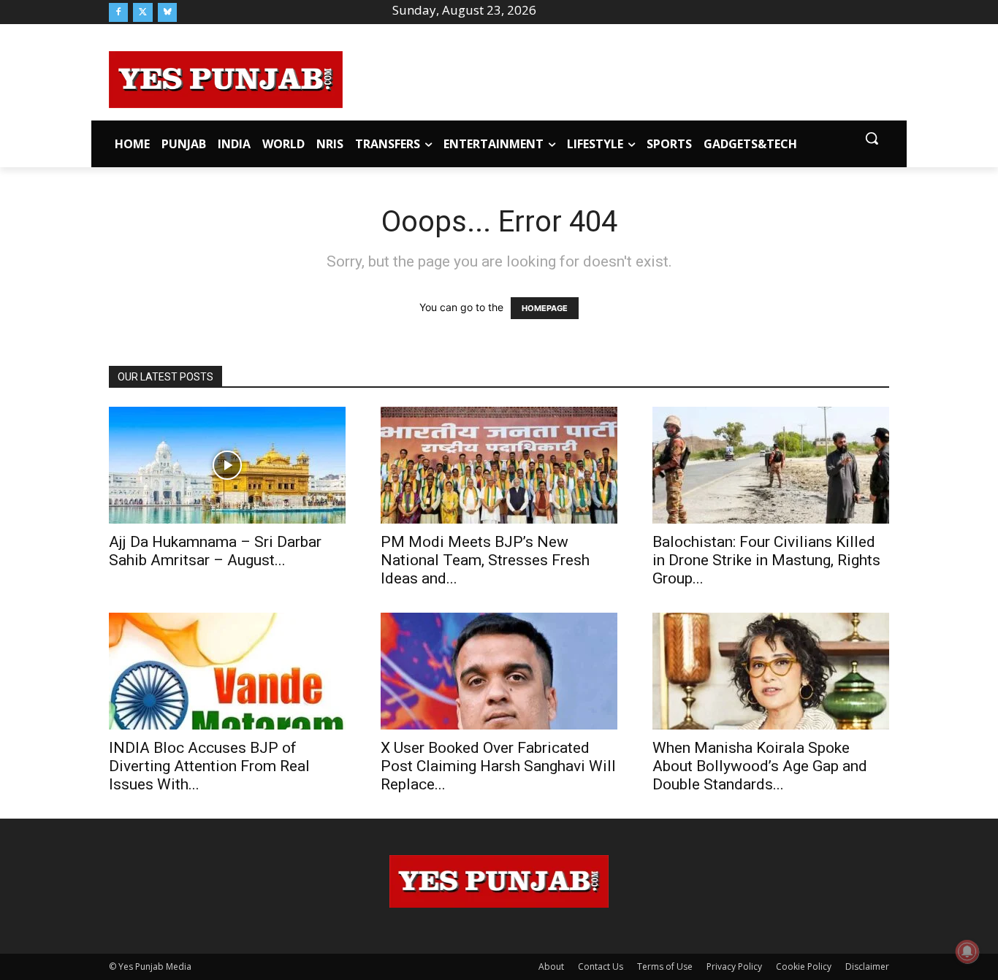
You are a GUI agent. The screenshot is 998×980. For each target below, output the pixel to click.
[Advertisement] (616, 77)
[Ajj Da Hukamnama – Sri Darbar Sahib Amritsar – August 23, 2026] (227, 465)
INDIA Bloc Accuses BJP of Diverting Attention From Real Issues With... (209, 766)
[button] (871, 138)
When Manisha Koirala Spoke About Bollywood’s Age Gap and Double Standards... (759, 766)
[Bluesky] (167, 12)
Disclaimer (867, 966)
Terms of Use (665, 966)
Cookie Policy (803, 966)
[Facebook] (118, 12)
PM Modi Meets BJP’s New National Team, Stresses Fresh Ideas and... (485, 560)
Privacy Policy (734, 966)
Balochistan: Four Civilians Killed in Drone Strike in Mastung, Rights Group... (766, 560)
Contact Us (600, 966)
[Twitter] (142, 12)
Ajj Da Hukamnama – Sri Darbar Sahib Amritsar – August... (215, 551)
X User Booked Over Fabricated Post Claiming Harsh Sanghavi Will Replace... (498, 766)
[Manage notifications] (967, 951)
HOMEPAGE (545, 308)
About (551, 966)
